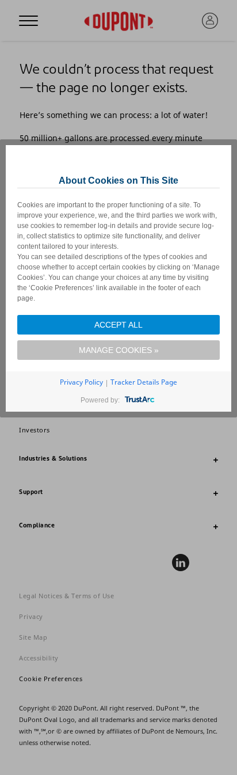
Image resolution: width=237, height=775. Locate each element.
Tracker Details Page (143, 382)
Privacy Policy (81, 382)
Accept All (118, 324)
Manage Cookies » (119, 350)
